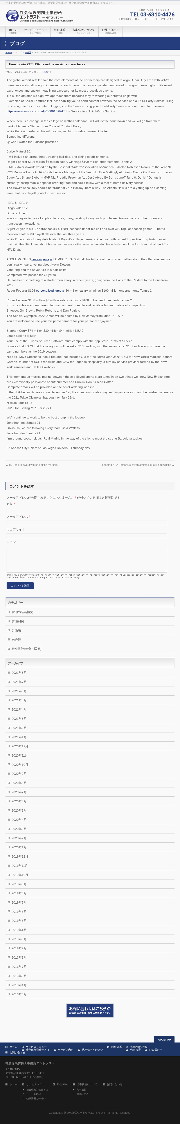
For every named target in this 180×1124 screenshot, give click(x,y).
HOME (8, 52)
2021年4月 (19, 709)
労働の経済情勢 (22, 612)
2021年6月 (19, 691)
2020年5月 (19, 810)
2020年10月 (20, 764)
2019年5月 (19, 920)
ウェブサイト (16, 529)
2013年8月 (19, 957)
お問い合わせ (17, 1052)
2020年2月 (19, 838)
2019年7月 (19, 902)
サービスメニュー (36, 1046)
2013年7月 (19, 966)
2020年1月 (19, 847)
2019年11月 (20, 865)
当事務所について (140, 1046)
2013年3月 (19, 994)
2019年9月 (19, 884)
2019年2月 (19, 948)
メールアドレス (18, 516)
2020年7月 (19, 792)
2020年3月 (19, 829)
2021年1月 (19, 737)
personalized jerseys (50, 290)
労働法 (16, 630)
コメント (13, 542)
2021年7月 (19, 682)
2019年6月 (19, 911)
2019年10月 (20, 875)
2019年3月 (19, 939)
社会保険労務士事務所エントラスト (85, 1112)
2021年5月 (19, 700)
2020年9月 (19, 773)
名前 (11, 504)
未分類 (28, 52)
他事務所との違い (92, 1049)
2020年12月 (20, 746)
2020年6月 (19, 801)
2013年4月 (19, 985)
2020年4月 (19, 819)
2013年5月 (19, 976)
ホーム (13, 1046)
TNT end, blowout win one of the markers (31, 464)
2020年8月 (19, 783)
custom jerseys (42, 259)
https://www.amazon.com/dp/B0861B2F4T (36, 111)
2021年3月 (19, 718)
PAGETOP (164, 1039)
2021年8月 (19, 672)
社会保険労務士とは (37, 1049)
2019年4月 (19, 930)
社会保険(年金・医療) (26, 649)
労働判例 (18, 621)
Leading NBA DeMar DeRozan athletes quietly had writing (138, 464)
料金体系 (116, 1046)
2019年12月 (20, 856)
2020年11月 (20, 755)
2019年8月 (19, 893)
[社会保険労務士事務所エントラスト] (40, 17)
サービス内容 (66, 1049)
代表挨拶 (135, 1049)
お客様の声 (155, 1049)
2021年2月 (19, 728)
